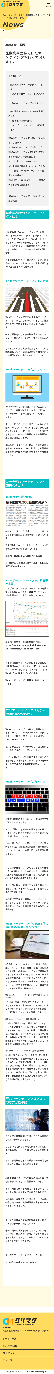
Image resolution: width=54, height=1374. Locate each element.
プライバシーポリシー (14, 1372)
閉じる (17, 76)
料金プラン (9, 1353)
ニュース (8, 1360)
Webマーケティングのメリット (25, 103)
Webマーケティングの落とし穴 (25, 147)
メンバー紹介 (10, 1345)
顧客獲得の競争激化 (20, 120)
